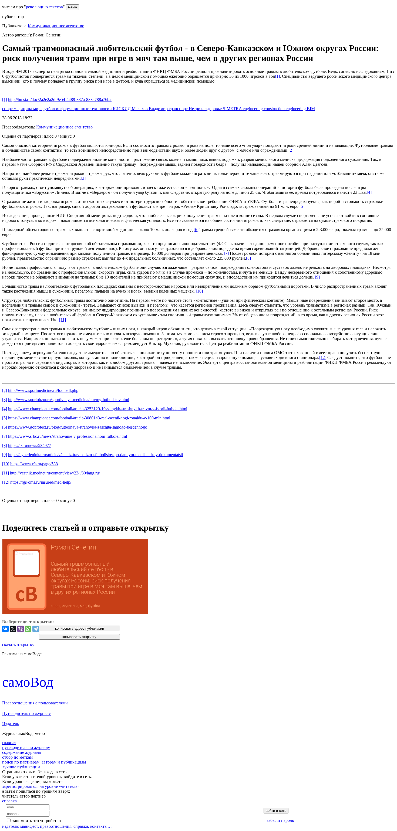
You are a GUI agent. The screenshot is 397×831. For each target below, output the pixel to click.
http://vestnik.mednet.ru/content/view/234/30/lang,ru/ (55, 473)
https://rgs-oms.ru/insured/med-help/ (40, 482)
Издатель (10, 723)
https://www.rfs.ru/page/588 (34, 464)
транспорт (179, 108)
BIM (311, 108)
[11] (62, 319)
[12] (322, 357)
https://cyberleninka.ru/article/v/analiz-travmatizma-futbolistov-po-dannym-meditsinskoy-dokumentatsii (95, 454)
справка (9, 801)
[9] (317, 277)
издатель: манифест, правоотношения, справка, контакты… (57, 826)
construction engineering (285, 108)
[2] (290, 150)
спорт (8, 108)
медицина (23, 108)
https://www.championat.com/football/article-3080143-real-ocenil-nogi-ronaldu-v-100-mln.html (89, 418)
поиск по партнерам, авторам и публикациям (44, 762)
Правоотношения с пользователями (35, 703)
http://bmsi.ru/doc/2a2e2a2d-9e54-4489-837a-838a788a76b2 (60, 99)
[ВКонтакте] (5, 629)
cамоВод (27, 682)
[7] (226, 253)
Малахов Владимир (150, 108)
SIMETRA (233, 108)
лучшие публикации (21, 767)
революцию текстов (44, 7)
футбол (49, 108)
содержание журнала (21, 752)
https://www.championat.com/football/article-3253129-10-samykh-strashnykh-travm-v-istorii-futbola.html (97, 408)
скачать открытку (18, 644)
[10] (199, 291)
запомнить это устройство (36, 820)
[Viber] (20, 629)
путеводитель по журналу (26, 747)
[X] (13, 629)
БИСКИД (122, 108)
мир (37, 108)
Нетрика (197, 108)
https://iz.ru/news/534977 (29, 445)
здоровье (214, 108)
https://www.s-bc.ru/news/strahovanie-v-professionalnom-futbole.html (67, 436)
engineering (253, 108)
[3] (83, 178)
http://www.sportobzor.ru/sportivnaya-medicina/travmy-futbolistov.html (68, 399)
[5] (302, 206)
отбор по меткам (17, 757)
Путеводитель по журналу (26, 713)
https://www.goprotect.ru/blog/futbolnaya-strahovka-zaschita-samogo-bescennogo (77, 427)
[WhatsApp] (28, 629)
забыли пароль (280, 820)
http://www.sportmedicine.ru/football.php (43, 390)
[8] (248, 258)
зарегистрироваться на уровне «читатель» (40, 786)
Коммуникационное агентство (56, 25)
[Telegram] (35, 629)
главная (9, 742)
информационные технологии (84, 108)
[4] (369, 192)
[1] (277, 76)
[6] (196, 229)
